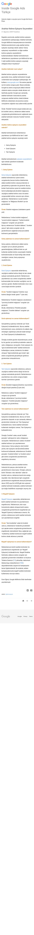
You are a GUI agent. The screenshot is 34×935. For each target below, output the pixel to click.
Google (20, 616)
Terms (30, 616)
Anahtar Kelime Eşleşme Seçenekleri (17, 29)
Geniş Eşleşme (6, 175)
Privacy (26, 616)
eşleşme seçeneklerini (24, 159)
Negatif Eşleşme (7, 499)
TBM (21, 563)
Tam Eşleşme (6, 369)
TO (14, 560)
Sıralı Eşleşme (6, 271)
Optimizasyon (9, 594)
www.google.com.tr (13, 82)
